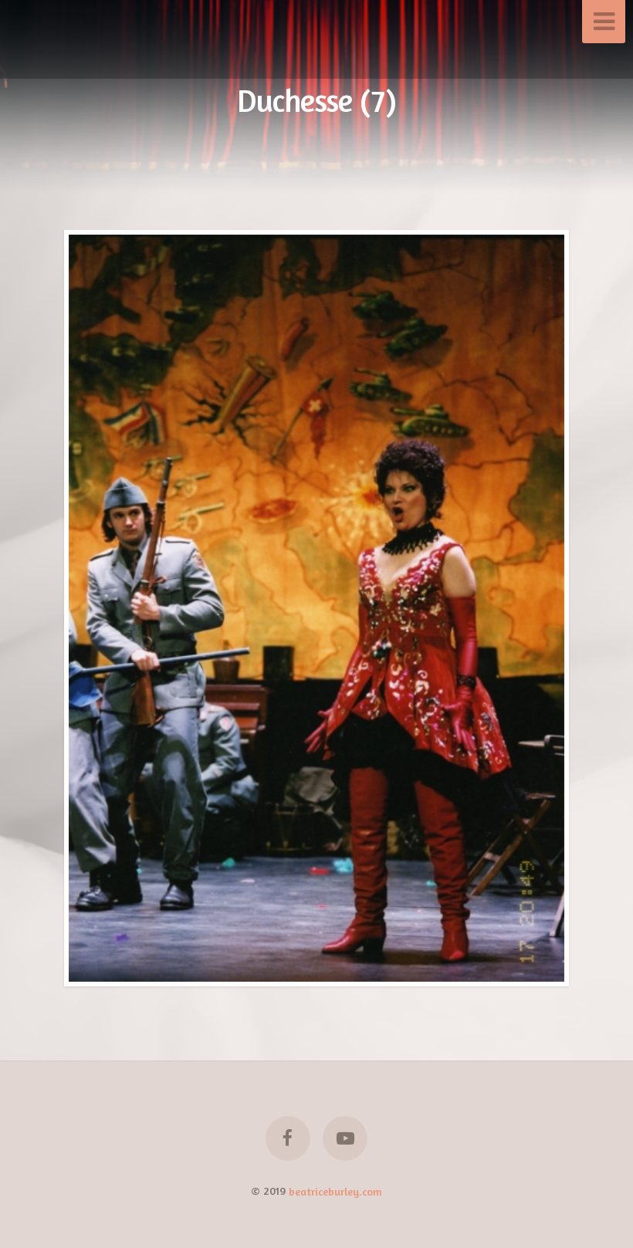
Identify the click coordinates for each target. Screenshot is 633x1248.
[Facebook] (288, 1138)
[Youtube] (345, 1138)
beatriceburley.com (335, 1190)
